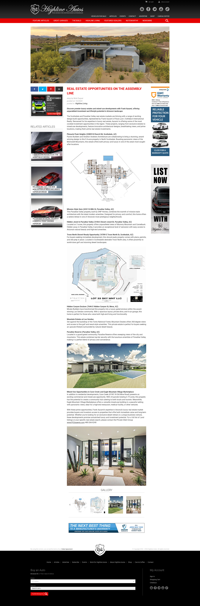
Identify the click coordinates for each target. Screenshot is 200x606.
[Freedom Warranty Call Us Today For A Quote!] (106, 528)
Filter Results (37, 594)
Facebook (34, 89)
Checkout (153, 583)
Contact (132, 16)
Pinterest (51, 89)
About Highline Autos (117, 562)
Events (123, 16)
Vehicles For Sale (98, 16)
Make (32, 578)
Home (49, 562)
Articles (113, 16)
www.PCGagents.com (76, 422)
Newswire (147, 21)
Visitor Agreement (66, 549)
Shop (152, 16)
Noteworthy (132, 21)
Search (33, 586)
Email (59, 89)
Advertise (143, 16)
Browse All (34, 574)
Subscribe (75, 562)
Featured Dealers (113, 21)
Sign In (152, 576)
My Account (165, 2)
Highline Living (93, 21)
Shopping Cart (155, 579)
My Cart (151, 2)
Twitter (42, 89)
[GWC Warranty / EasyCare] (160, 121)
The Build (76, 21)
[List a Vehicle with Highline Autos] (160, 199)
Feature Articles (41, 21)
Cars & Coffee (163, 16)
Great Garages (60, 21)
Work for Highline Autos (98, 562)
